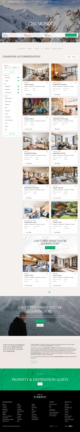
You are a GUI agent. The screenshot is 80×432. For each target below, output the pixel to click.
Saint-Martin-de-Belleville (7, 419)
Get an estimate (52, 415)
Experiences (47, 48)
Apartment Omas (30, 222)
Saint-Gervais (5, 417)
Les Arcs (19, 407)
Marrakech (34, 411)
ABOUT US (68, 402)
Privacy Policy (68, 417)
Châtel (18, 404)
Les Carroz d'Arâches (7, 416)
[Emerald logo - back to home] (11, 2)
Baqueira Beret (5, 421)
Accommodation (21, 48)
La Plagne (19, 409)
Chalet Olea (57, 222)
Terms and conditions (69, 419)
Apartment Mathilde (31, 188)
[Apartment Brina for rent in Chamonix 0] (36, 141)
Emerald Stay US (68, 407)
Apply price (11, 72)
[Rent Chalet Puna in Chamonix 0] (36, 263)
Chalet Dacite (58, 188)
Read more (34, 362)
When (46, 34)
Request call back (50, 247)
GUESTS (51, 402)
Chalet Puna (28, 275)
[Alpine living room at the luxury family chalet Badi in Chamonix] (64, 263)
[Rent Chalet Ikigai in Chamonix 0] (36, 72)
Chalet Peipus (29, 119)
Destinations (31, 2)
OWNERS (52, 410)
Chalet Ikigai (29, 84)
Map (69, 56)
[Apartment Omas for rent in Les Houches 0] (36, 210)
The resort (36, 48)
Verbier (33, 404)
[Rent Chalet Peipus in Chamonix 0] (36, 106)
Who (25, 34)
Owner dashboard (53, 414)
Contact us (40, 325)
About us (67, 404)
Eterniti (66, 409)
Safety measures (68, 416)
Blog (50, 406)
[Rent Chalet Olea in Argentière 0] (64, 210)
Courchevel (4, 411)
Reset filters (12, 133)
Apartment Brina (30, 153)
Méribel (4, 414)
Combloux (19, 406)
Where (4, 34)
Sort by (74, 56)
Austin (33, 412)
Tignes (18, 412)
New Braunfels (35, 419)
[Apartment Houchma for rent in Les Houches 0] (64, 106)
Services (51, 2)
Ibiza (33, 409)
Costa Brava (34, 407)
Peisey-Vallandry (20, 411)
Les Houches (58, 117)
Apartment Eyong (59, 153)
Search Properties (71, 35)
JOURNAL (46, 2)
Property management (54, 412)
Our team (67, 411)
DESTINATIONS (7, 402)
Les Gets (4, 407)
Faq (50, 407)
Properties (24, 2)
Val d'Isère (19, 414)
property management (57, 48)
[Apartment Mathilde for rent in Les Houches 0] (36, 175)
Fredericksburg (35, 417)
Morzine (4, 404)
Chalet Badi (57, 275)
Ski (42, 48)
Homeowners (39, 2)
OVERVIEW (30, 48)
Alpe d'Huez (5, 409)
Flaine (18, 421)
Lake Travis (34, 414)
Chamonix (26, 151)
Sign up (40, 384)
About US (56, 2)
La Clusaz (19, 416)
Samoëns (19, 417)
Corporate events (53, 404)
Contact (66, 414)
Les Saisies (19, 419)
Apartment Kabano (60, 84)
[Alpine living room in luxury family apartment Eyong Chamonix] (64, 141)
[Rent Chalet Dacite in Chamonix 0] (64, 175)
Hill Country (34, 416)
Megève (4, 412)
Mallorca (33, 406)
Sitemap (66, 421)
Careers (66, 412)
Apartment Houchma (60, 119)
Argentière (57, 151)
